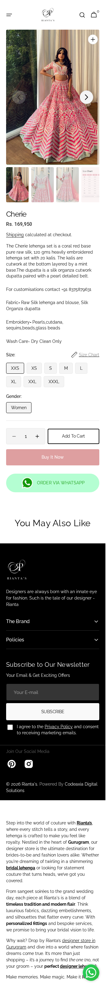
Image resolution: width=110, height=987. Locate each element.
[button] (9, 15)
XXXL (56, 377)
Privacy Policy (59, 720)
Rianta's (29, 777)
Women (21, 403)
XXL (34, 377)
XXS (17, 363)
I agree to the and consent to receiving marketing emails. (58, 723)
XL (16, 377)
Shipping (15, 228)
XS (36, 363)
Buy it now (53, 450)
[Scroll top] (98, 980)
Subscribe (52, 705)
